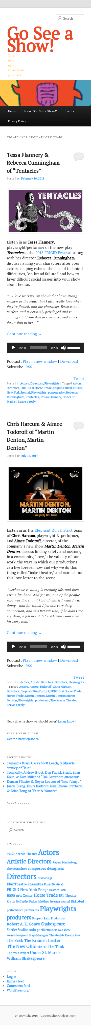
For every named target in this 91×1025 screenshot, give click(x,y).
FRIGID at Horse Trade (36, 388)
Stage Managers (38, 935)
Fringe (43, 889)
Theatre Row (72, 935)
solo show (64, 930)
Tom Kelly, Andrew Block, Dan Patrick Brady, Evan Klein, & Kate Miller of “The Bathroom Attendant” (43, 774)
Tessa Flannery (51, 397)
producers (42, 700)
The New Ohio (21, 946)
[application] (45, 348)
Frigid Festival (62, 388)
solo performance (43, 929)
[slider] (74, 347)
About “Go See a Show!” (40, 111)
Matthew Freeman (49, 901)
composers (37, 868)
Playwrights (52, 383)
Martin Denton (35, 696)
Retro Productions (54, 918)
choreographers (17, 868)
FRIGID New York (22, 889)
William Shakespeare (25, 958)
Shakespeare (53, 924)
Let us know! (67, 721)
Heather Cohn (57, 890)
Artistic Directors (42, 682)
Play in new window (40, 361)
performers (32, 910)
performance (15, 910)
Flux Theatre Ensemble (25, 884)
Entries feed (15, 981)
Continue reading (24, 333)
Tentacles (32, 397)
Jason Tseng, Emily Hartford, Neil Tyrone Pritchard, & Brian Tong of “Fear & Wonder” (44, 788)
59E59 (10, 854)
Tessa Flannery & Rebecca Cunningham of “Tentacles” (33, 162)
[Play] (13, 347)
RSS (29, 366)
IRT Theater (68, 895)
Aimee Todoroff (40, 686)
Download (69, 361)
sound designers (17, 935)
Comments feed (18, 985)
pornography (56, 392)
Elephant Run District (54, 530)
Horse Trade (15, 696)
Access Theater (26, 854)
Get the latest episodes (23, 739)
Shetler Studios (17, 930)
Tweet (79, 378)
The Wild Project (18, 953)
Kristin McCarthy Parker (22, 901)
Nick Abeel (77, 901)
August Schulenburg (65, 862)
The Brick (15, 940)
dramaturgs (45, 878)
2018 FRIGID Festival (53, 252)
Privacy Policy (17, 121)
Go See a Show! (40, 39)
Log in (11, 976)
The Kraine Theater (63, 700)
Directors (37, 383)
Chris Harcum (62, 686)
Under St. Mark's (45, 952)
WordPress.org (18, 990)
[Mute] (63, 347)
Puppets (37, 918)
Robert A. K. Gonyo (23, 923)
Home (12, 111)
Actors (24, 383)
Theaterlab (56, 935)
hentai (25, 392)
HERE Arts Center (20, 895)
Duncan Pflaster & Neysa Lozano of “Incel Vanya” (44, 781)
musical (65, 901)
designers (55, 868)
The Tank (56, 946)
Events (69, 111)
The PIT (42, 947)
